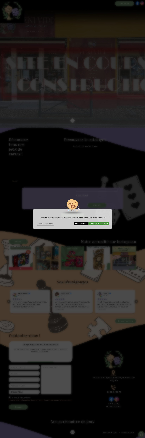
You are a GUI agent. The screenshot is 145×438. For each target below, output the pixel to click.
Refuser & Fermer (45, 224)
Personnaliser (81, 223)
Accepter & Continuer (98, 223)
